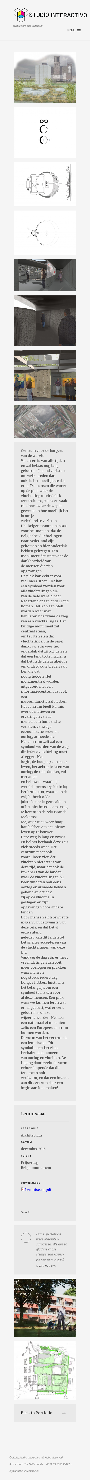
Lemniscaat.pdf (38, 1190)
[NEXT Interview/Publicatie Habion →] (45, 1308)
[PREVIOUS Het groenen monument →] (45, 1370)
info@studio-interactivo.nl (24, 1471)
